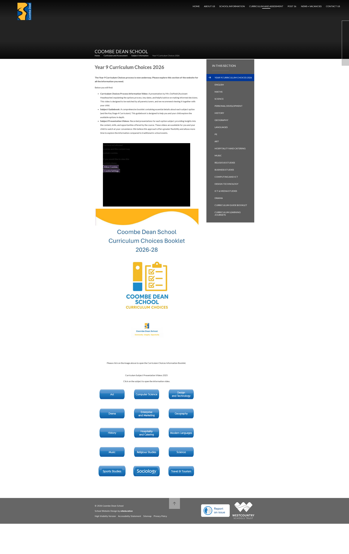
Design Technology (226, 184)
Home (97, 55)
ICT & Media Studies (226, 191)
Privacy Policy (160, 516)
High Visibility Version (105, 516)
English (219, 84)
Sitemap (147, 516)
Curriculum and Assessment (116, 55)
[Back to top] (174, 503)
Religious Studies (225, 162)
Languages (221, 127)
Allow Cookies (111, 166)
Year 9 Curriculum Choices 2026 (165, 55)
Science (219, 98)
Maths (218, 91)
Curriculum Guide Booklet (231, 205)
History (219, 113)
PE (216, 134)
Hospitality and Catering (230, 148)
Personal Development (229, 106)
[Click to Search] (346, 6)
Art (217, 141)
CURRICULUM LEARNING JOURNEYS (228, 213)
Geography (221, 120)
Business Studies (224, 169)
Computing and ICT (226, 176)
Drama (219, 198)
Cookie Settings (111, 170)
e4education (127, 510)
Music (218, 155)
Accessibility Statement (129, 516)
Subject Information (139, 55)
